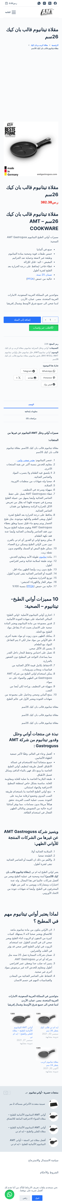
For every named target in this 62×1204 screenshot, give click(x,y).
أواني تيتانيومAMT (42, 352)
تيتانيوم (43, 556)
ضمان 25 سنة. (44, 274)
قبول (37, 1198)
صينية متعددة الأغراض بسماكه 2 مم (28, 1103)
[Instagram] (44, 3)
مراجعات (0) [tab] (31, 418)
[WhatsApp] (39, 3)
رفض (25, 1198)
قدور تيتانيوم (34, 355)
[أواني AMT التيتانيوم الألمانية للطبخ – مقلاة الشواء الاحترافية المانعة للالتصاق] (53, 1117)
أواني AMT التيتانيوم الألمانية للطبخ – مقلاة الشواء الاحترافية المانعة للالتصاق (26, 1116)
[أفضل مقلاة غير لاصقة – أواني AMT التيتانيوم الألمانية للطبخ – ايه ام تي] (53, 1142)
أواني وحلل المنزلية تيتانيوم (36, 348)
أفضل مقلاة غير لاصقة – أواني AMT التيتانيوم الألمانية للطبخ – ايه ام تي (27, 1142)
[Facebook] (55, 3)
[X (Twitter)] (49, 3)
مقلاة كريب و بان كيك (14, 348)
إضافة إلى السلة (22, 319)
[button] (31, 328)
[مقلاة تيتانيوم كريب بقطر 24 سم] (47, 1053)
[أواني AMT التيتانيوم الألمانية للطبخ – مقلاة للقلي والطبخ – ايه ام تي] (21, 1019)
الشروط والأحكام (49, 1172)
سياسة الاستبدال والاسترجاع (43, 1160)
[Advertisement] (31, 84)
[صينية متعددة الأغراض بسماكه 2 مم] (53, 1104)
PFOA (30, 278)
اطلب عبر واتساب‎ (42, 327)
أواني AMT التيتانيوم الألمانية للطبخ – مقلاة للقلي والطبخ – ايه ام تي (26, 1129)
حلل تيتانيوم (28, 352)
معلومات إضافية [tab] (31, 411)
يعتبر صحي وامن (26, 460)
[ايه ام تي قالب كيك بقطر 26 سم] (47, 1019)
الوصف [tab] (31, 404)
